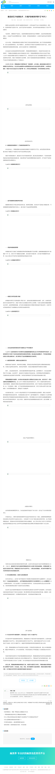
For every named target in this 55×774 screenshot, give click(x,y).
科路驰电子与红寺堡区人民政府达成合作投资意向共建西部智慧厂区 (40, 703)
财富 (38, 5)
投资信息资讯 (32, 758)
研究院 (3, 7)
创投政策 (11, 767)
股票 (39, 767)
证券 (49, 767)
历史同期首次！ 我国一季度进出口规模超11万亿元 (16, 711)
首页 (3, 5)
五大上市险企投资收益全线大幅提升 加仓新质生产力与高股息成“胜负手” (21, 717)
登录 (33, 738)
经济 (30, 5)
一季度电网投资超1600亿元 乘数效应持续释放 (15, 714)
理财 (42, 767)
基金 (45, 767)
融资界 (2, 10)
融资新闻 (22, 758)
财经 (21, 5)
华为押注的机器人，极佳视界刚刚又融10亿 (14, 722)
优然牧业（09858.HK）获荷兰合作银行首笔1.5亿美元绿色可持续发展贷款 (15, 703)
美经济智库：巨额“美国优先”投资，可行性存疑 (15, 724)
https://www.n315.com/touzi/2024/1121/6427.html (28, 675)
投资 (6, 10)
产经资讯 (31, 767)
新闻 (12, 5)
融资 (24, 767)
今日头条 (6, 767)
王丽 (15, 20)
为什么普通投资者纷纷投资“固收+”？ (13, 719)
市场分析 (19, 767)
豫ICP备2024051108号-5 (14, 769)
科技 (47, 5)
